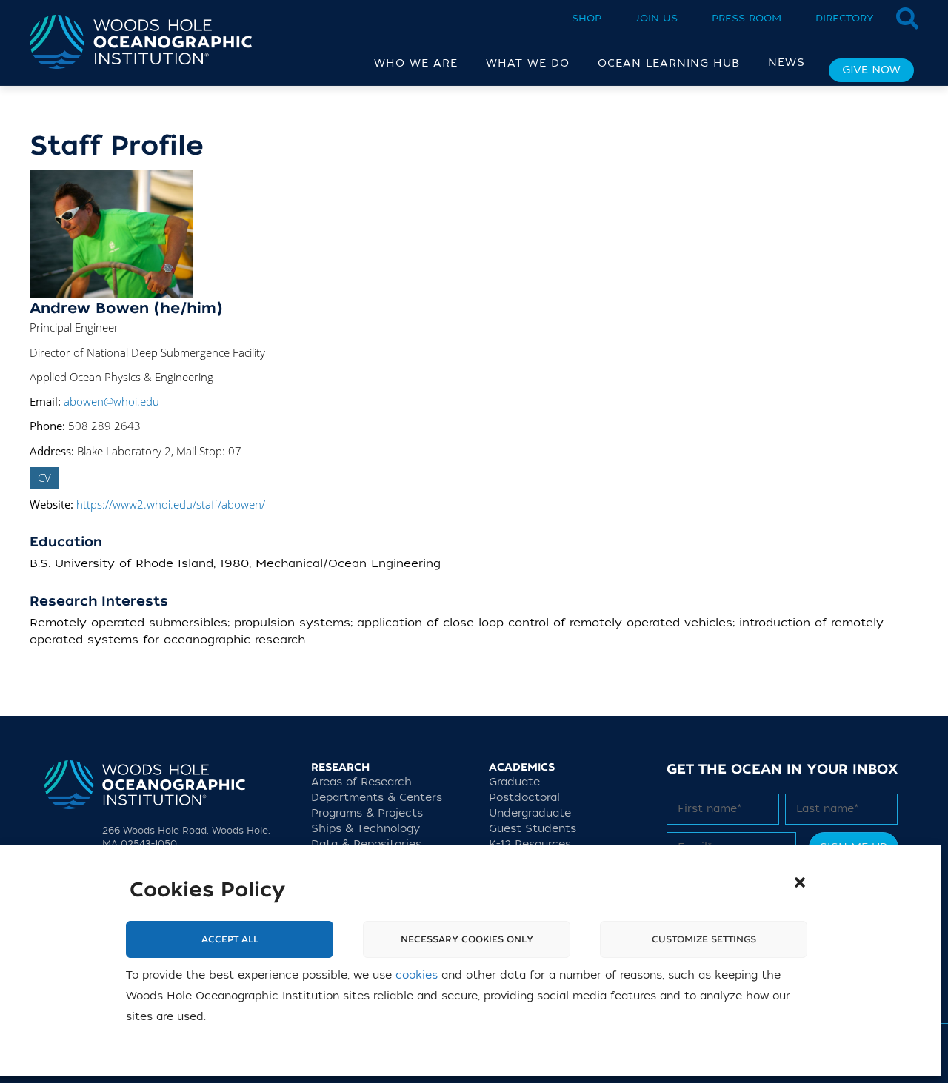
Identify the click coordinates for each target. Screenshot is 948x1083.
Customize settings (704, 939)
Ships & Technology (365, 829)
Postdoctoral (524, 798)
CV (44, 477)
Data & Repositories (366, 844)
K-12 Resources (530, 844)
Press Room (746, 18)
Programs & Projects (367, 813)
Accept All (229, 939)
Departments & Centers (376, 798)
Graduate (514, 782)
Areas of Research (361, 782)
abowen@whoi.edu (111, 401)
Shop (586, 18)
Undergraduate (530, 813)
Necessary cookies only (467, 939)
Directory (844, 18)
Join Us (656, 18)
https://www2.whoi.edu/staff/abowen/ (170, 504)
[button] (799, 882)
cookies (416, 975)
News (786, 63)
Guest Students (532, 829)
